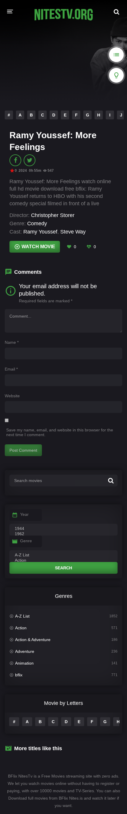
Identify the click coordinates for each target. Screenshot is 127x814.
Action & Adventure (33, 639)
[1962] (63, 534)
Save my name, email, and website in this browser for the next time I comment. (59, 432)
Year (24, 514)
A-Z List (22, 616)
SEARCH (63, 568)
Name (12, 342)
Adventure (24, 651)
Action (21, 627)
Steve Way (73, 232)
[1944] (63, 528)
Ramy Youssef (40, 232)
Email (11, 369)
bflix (18, 675)
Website (12, 395)
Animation (24, 663)
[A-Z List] (63, 555)
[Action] (63, 560)
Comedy (37, 223)
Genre (26, 540)
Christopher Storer (52, 215)
